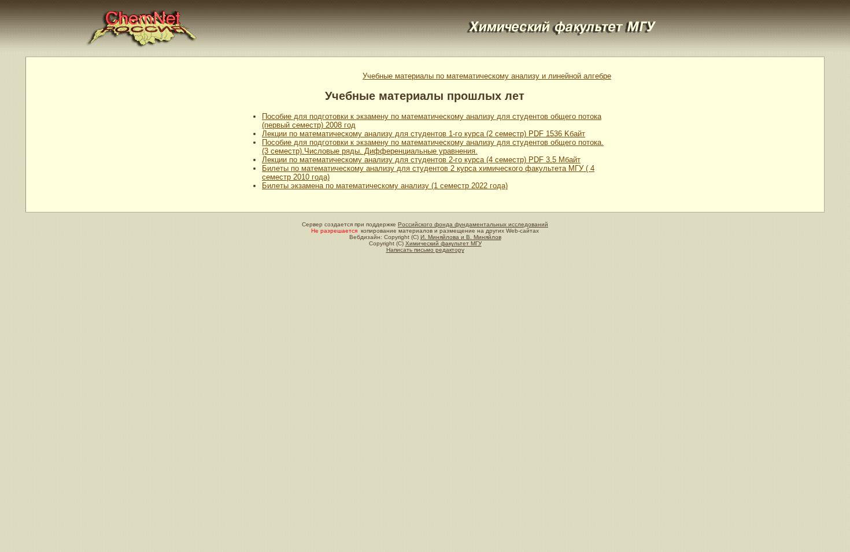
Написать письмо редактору (425, 250)
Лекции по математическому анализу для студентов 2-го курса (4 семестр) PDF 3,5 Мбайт (421, 159)
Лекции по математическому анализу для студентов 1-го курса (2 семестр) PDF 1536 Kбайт (423, 133)
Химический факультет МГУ (443, 243)
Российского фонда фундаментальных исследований (473, 224)
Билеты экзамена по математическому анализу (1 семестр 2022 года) (385, 185)
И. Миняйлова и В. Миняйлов (460, 237)
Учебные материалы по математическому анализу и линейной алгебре (487, 76)
